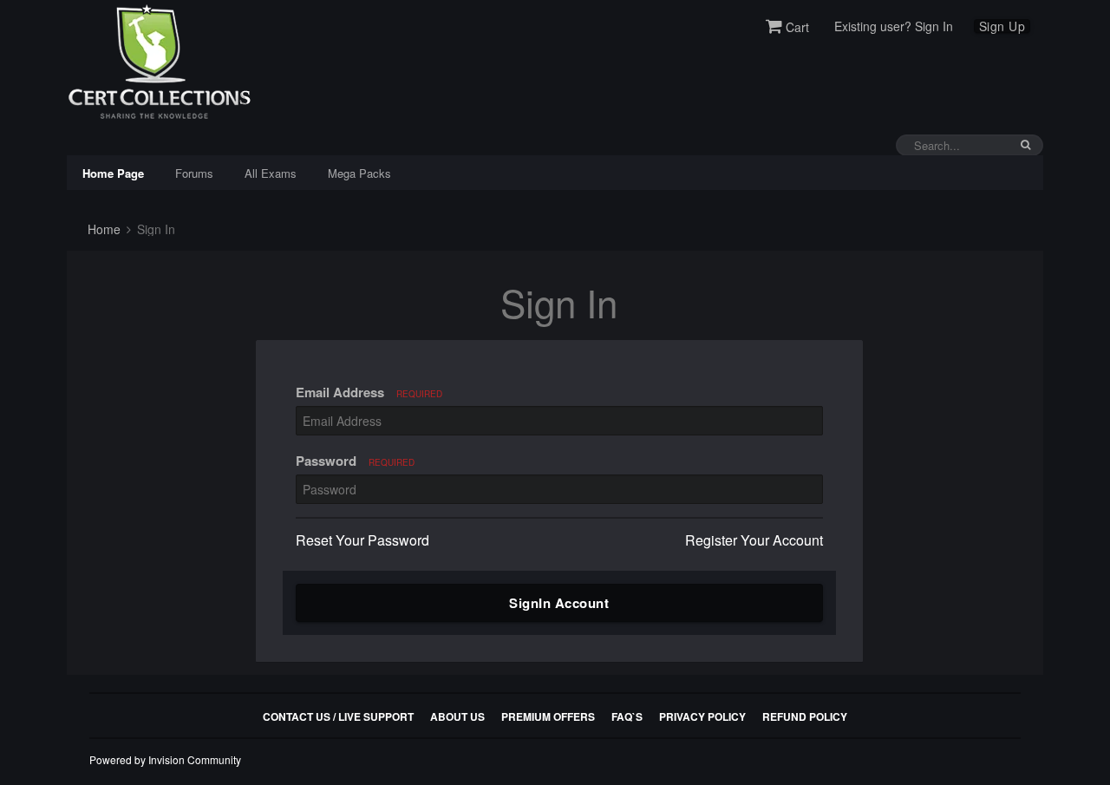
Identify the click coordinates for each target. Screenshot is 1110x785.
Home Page (113, 173)
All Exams (271, 173)
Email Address (369, 392)
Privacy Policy (702, 716)
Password (355, 460)
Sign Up (1002, 26)
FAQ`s (627, 716)
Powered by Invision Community (165, 759)
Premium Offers (548, 716)
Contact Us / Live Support (338, 716)
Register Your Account (754, 540)
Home (102, 229)
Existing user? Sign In (893, 26)
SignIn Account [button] (559, 602)
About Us (457, 716)
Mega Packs (359, 173)
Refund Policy (804, 716)
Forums (194, 173)
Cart (795, 27)
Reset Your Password (362, 540)
